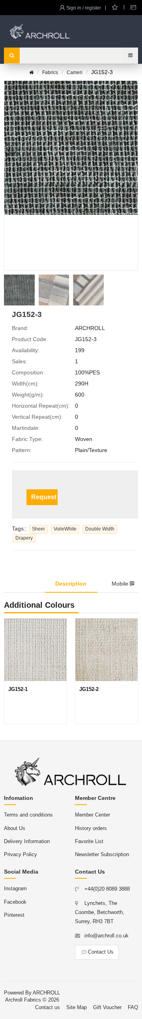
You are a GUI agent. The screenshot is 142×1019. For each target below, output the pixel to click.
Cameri (74, 72)
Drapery (24, 538)
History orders (91, 828)
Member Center (92, 815)
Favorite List (89, 841)
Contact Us (101, 952)
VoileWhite (65, 529)
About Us (14, 828)
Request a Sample (44, 497)
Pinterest (14, 915)
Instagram (15, 888)
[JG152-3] (19, 290)
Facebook (15, 902)
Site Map (76, 1007)
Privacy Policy (20, 854)
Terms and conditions (28, 815)
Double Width (99, 529)
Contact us (47, 1007)
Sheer (38, 529)
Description (70, 583)
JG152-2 (89, 689)
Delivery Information (27, 841)
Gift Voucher (107, 1007)
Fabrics (50, 72)
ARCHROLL (46, 993)
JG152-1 (18, 689)
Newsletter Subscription (102, 854)
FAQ (133, 1007)
